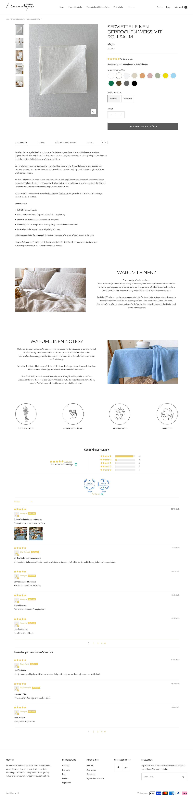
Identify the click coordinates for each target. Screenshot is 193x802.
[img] (20, 509)
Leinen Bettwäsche (75, 7)
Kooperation (91, 774)
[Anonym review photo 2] (36, 533)
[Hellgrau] (126, 75)
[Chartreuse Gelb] (165, 75)
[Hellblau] (173, 75)
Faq (63, 774)
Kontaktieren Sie (51, 235)
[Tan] (142, 75)
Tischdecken (64, 193)
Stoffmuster (48, 245)
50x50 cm (128, 98)
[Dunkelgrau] (126, 83)
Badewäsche (118, 7)
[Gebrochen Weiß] (118, 75)
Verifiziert (96, 494)
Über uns (90, 765)
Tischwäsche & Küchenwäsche (98, 7)
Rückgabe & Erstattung (66, 142)
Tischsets (51, 193)
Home (61, 7)
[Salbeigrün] (157, 75)
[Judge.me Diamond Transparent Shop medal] (103, 484)
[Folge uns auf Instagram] (126, 768)
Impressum (66, 782)
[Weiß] (111, 75)
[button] (114, 59)
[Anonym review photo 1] (21, 533)
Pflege (90, 142)
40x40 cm (114, 98)
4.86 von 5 (68, 461)
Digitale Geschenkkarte (95, 778)
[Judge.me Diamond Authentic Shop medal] (89, 484)
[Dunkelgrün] (111, 83)
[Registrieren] (183, 777)
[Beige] (134, 75)
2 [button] (93, 643)
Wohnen (131, 7)
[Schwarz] (134, 83)
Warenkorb (180, 7)
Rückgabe (66, 770)
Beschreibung (21, 142)
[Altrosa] (150, 75)
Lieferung (65, 765)
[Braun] (118, 83)
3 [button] (97, 643)
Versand (41, 142)
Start (7, 19)
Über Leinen (91, 770)
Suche (159, 7)
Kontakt (65, 778)
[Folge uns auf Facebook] (118, 768)
